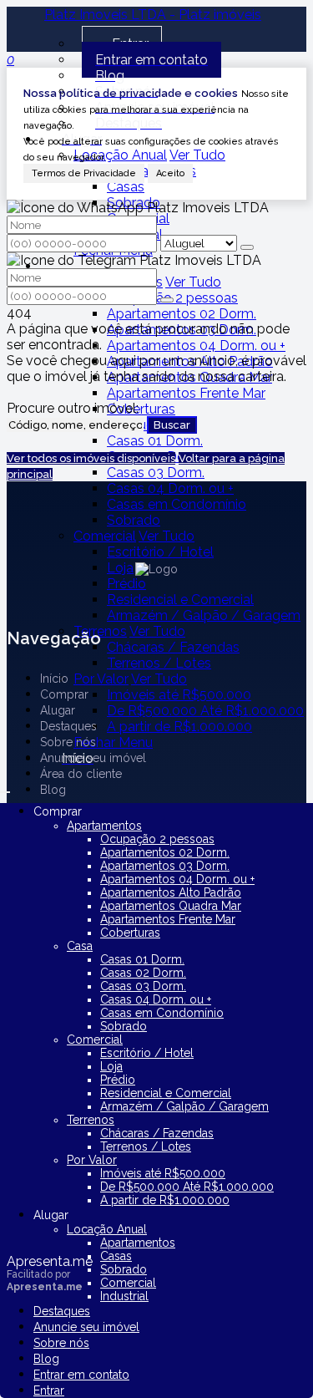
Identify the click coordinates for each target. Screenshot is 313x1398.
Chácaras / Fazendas (173, 647)
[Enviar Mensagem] (167, 299)
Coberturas (141, 409)
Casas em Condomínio (176, 504)
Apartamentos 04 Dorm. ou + (196, 345)
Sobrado (133, 520)
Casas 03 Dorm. (155, 472)
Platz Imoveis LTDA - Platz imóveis (152, 15)
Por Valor (101, 679)
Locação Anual (120, 155)
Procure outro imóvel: (73, 408)
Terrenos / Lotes (159, 663)
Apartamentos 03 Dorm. (181, 330)
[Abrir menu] (5, 788)
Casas (125, 187)
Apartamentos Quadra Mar (189, 377)
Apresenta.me (50, 1261)
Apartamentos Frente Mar (186, 393)
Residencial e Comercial (180, 599)
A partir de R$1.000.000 (179, 727)
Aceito (170, 173)
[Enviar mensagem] (247, 247)
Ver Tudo (197, 155)
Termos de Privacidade (84, 173)
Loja (120, 568)
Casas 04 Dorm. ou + (170, 488)
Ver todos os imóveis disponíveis (91, 458)
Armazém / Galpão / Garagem (203, 615)
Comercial (104, 536)
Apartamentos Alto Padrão (190, 361)
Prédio (126, 584)
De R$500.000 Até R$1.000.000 (205, 711)
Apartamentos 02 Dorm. (181, 314)
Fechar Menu (113, 742)
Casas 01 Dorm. (155, 441)
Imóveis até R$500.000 (179, 695)
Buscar (172, 425)
